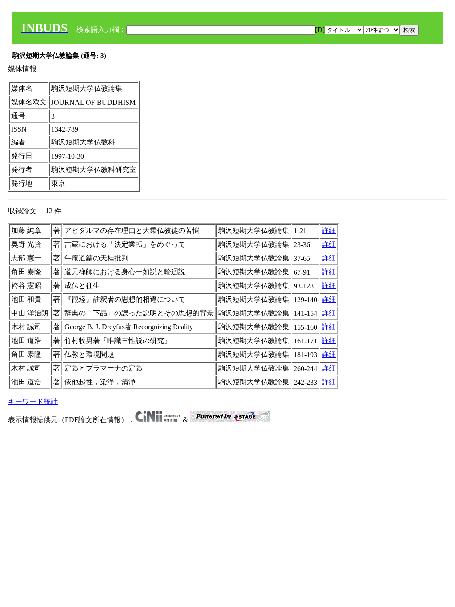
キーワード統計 (33, 401)
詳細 (329, 230)
